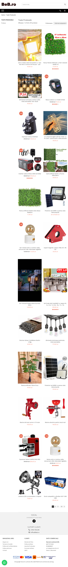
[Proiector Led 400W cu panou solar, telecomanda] (55, 368)
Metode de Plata (28, 542)
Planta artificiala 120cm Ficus (29, 385)
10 (61, 506)
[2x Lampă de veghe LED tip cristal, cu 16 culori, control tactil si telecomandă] (55, 123)
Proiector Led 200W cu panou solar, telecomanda (55, 211)
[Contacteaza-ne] (60, 10)
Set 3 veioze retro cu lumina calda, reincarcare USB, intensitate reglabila (30, 248)
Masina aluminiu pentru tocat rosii (55, 422)
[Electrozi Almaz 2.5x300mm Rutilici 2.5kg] (30, 327)
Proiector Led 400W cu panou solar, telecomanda (55, 386)
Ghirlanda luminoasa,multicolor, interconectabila (55, 341)
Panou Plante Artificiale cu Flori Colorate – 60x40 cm (55, 63)
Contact (5, 550)
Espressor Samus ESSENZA (30, 137)
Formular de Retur (29, 548)
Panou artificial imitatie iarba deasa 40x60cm (29, 211)
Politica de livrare (7, 548)
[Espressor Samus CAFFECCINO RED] (30, 446)
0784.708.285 (34, 530)
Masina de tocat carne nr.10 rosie (30, 422)
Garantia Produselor (29, 546)
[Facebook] (34, 521)
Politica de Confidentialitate (10, 546)
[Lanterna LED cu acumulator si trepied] (30, 483)
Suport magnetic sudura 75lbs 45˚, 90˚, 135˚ (55, 248)
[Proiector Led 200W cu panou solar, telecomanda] (55, 197)
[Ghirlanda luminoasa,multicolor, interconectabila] (55, 327)
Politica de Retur (28, 544)
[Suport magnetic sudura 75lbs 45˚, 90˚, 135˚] (55, 234)
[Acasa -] (10, 4)
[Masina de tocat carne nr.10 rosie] (30, 409)
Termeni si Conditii (7, 544)
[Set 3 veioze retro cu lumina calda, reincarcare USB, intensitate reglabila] (30, 234)
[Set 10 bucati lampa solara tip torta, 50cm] (30, 280)
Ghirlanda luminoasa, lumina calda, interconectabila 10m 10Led (29, 100)
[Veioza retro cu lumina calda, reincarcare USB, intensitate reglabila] (55, 446)
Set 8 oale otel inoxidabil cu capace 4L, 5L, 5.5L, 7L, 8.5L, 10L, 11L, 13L (55, 304)
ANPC (25, 550)
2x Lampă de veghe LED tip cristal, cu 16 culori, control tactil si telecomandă (55, 137)
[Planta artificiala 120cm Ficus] (30, 368)
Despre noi (5, 542)
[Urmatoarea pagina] (64, 506)
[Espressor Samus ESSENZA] (30, 123)
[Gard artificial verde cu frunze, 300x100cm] (55, 160)
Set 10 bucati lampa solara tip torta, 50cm (29, 304)
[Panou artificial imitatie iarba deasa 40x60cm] (30, 197)
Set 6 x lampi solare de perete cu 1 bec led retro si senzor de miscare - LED (29, 63)
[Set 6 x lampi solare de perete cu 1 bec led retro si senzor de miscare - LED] (30, 45)
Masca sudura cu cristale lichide (55, 100)
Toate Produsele (11, 15)
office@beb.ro (35, 532)
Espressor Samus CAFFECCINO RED (29, 459)
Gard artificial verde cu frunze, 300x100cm (55, 174)
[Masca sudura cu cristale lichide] (55, 86)
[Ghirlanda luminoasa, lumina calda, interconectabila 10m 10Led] (30, 86)
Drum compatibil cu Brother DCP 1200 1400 (55, 497)
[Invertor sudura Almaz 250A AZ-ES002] (30, 160)
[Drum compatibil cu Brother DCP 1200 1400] (55, 483)
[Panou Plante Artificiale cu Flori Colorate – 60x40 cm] (55, 45)
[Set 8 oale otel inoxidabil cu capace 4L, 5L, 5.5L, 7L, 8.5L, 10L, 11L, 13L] (55, 280)
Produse (3, 23)
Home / (3, 15)
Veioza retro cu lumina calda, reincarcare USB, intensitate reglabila (55, 460)
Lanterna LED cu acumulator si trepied (29, 496)
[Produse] (2, 11)
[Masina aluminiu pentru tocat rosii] (55, 409)
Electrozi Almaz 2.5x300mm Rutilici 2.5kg (29, 341)
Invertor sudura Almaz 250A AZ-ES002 (30, 174)
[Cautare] (65, 4)
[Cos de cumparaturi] (65, 10)
